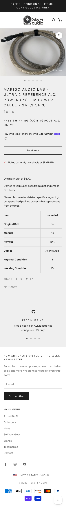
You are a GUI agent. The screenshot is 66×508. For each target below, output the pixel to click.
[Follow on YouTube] (24, 464)
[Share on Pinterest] (26, 279)
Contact (8, 453)
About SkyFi (11, 416)
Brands (8, 440)
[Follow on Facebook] (5, 464)
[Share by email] (31, 279)
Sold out (33, 150)
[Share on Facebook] (16, 279)
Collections (10, 422)
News (7, 428)
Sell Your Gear (12, 434)
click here (17, 197)
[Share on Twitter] (21, 279)
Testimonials (11, 446)
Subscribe (16, 396)
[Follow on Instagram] (15, 464)
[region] (33, 321)
